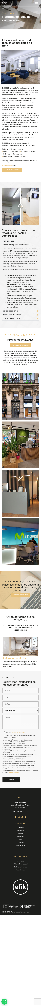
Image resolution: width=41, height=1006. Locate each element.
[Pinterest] (25, 817)
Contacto (20, 842)
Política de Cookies (20, 867)
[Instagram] (19, 817)
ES (20, 848)
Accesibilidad (20, 870)
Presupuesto (20, 845)
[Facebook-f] (16, 817)
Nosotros (20, 833)
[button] (36, 3)
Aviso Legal (20, 861)
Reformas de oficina (14, 658)
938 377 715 (24, 811)
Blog (20, 839)
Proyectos (20, 836)
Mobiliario (20, 830)
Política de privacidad (20, 864)
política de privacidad (18, 732)
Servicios (21, 827)
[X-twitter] (22, 817)
